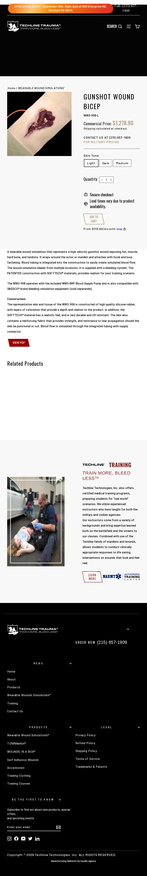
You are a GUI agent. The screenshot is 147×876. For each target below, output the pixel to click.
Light (91, 163)
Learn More (92, 577)
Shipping (89, 128)
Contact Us (15, 711)
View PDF (19, 342)
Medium (122, 163)
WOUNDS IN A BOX (21, 751)
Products (13, 687)
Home (11, 88)
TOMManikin (16, 743)
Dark (105, 163)
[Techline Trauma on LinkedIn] (37, 838)
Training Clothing (19, 775)
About (11, 679)
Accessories (16, 768)
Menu (38, 663)
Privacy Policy (85, 735)
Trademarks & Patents (91, 766)
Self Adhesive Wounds (23, 760)
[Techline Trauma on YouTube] (23, 838)
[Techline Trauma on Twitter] (30, 838)
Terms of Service (87, 759)
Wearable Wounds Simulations (29, 695)
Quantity (91, 179)
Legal (107, 727)
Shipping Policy (86, 751)
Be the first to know (33, 799)
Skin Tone (91, 155)
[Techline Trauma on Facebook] (16, 838)
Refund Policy (85, 743)
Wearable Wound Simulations (28, 735)
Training (12, 703)
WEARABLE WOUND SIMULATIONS (41, 88)
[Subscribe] (58, 827)
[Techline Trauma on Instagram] (9, 838)
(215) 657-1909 (120, 137)
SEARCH (116, 26)
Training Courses (18, 783)
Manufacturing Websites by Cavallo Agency (73, 861)
